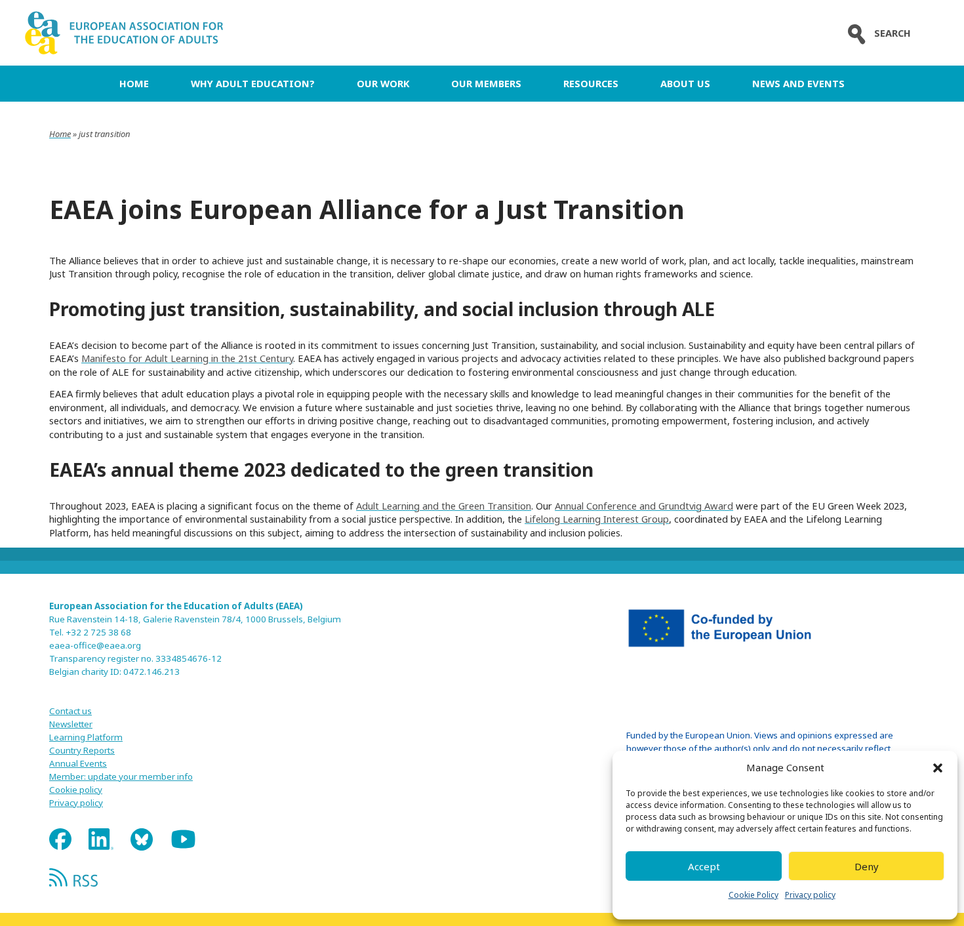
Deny (866, 866)
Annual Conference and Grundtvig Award (644, 505)
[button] (937, 768)
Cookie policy (75, 789)
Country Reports (82, 750)
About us (685, 83)
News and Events (798, 83)
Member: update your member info (121, 776)
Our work (383, 83)
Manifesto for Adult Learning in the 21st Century (187, 358)
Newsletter (70, 724)
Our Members (486, 83)
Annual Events (78, 763)
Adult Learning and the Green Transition (443, 505)
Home (134, 83)
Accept (704, 866)
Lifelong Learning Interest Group (597, 518)
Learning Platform (86, 737)
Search (892, 33)
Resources (590, 83)
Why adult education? (253, 83)
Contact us (70, 711)
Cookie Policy (753, 894)
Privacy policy (810, 894)
